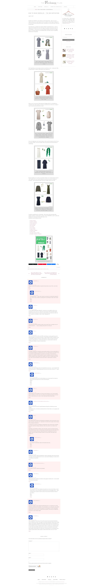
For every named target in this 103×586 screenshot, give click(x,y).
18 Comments (58, 267)
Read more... (68, 23)
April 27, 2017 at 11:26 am (34, 295)
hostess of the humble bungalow (40, 401)
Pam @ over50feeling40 (38, 463)
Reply (30, 288)
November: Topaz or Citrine (34, 232)
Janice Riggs (37, 291)
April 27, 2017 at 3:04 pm (33, 377)
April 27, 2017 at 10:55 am (32, 309)
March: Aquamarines (33, 222)
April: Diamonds (33, 224)
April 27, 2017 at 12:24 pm (32, 323)
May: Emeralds (32, 225)
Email (30, 557)
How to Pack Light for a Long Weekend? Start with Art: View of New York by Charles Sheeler (36, 273)
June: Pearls (32, 226)
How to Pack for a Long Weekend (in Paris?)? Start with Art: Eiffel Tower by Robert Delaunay (50, 273)
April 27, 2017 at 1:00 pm (32, 350)
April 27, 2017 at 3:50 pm (33, 441)
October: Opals (32, 231)
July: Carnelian (32, 227)
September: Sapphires (33, 230)
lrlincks (35, 450)
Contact (49, 579)
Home (36, 9)
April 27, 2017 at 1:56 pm (32, 392)
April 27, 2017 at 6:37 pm (32, 504)
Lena (34, 388)
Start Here (44, 579)
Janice (34, 305)
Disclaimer (55, 579)
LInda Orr (35, 473)
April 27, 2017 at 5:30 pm (32, 467)
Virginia (35, 346)
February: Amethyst (33, 221)
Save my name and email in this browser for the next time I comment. (40, 563)
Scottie (35, 319)
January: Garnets (33, 220)
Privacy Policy (68, 41)
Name (30, 553)
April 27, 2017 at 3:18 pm (32, 419)
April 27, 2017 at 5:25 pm (32, 454)
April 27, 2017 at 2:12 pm (32, 405)
